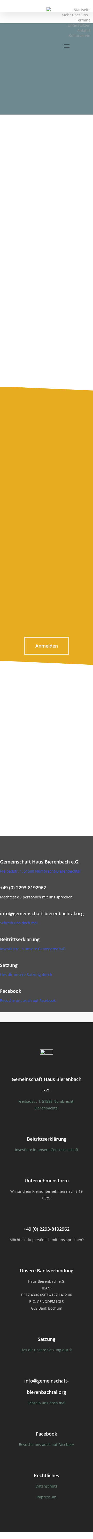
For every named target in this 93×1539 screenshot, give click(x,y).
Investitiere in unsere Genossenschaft (33, 948)
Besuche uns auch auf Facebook (28, 1000)
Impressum (46, 1497)
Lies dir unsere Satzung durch (26, 974)
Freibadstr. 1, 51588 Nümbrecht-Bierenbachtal (40, 871)
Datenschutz (46, 1486)
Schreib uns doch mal (19, 922)
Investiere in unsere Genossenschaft (46, 1149)
